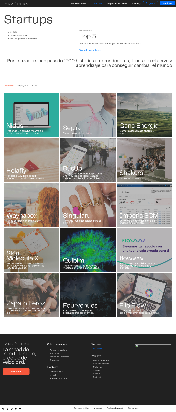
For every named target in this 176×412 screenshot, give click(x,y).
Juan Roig (54, 353)
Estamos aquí (56, 372)
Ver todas (97, 349)
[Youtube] (20, 409)
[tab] (9, 85)
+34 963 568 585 (58, 378)
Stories (96, 370)
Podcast (97, 377)
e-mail (53, 375)
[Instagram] (12, 409)
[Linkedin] (7, 409)
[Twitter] (16, 409)
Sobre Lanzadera (78, 3)
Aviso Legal (98, 408)
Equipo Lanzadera (58, 350)
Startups (98, 3)
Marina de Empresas (59, 357)
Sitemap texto (133, 408)
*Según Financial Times (89, 50)
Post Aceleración (101, 364)
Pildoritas (97, 367)
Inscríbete (167, 3)
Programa (150, 3)
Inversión (54, 360)
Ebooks (96, 374)
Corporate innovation (117, 3)
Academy (136, 3)
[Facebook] (3, 409)
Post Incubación (101, 360)
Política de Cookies (81, 408)
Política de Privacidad (115, 408)
